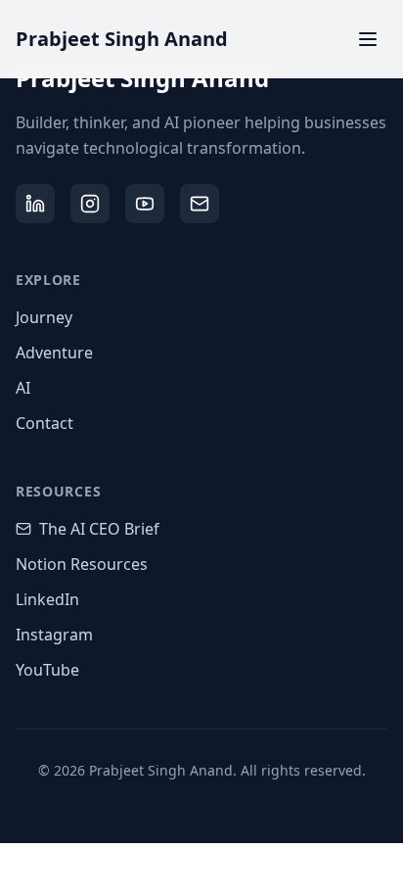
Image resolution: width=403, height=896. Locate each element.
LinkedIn (47, 599)
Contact (44, 423)
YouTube (47, 670)
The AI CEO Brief (99, 529)
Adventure (54, 352)
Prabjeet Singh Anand (122, 38)
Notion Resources (82, 564)
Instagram (54, 634)
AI (23, 388)
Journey (44, 317)
